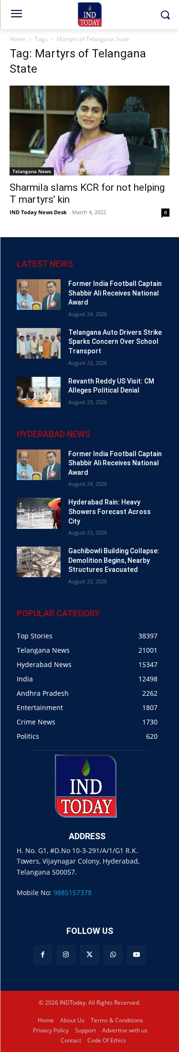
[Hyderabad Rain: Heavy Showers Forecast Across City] (39, 513)
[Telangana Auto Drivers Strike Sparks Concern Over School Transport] (39, 343)
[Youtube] (136, 954)
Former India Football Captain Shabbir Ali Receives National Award (115, 293)
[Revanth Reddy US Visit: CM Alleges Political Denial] (39, 392)
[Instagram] (66, 954)
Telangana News (31, 171)
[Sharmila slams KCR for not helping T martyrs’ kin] (89, 130)
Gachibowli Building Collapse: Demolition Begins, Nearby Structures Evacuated (113, 560)
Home (18, 39)
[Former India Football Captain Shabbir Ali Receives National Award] (39, 294)
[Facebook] (42, 954)
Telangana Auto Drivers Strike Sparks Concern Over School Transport (115, 342)
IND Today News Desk (38, 212)
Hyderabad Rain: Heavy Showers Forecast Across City (109, 511)
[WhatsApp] (113, 954)
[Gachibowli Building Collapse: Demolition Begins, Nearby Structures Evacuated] (39, 562)
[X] (89, 954)
